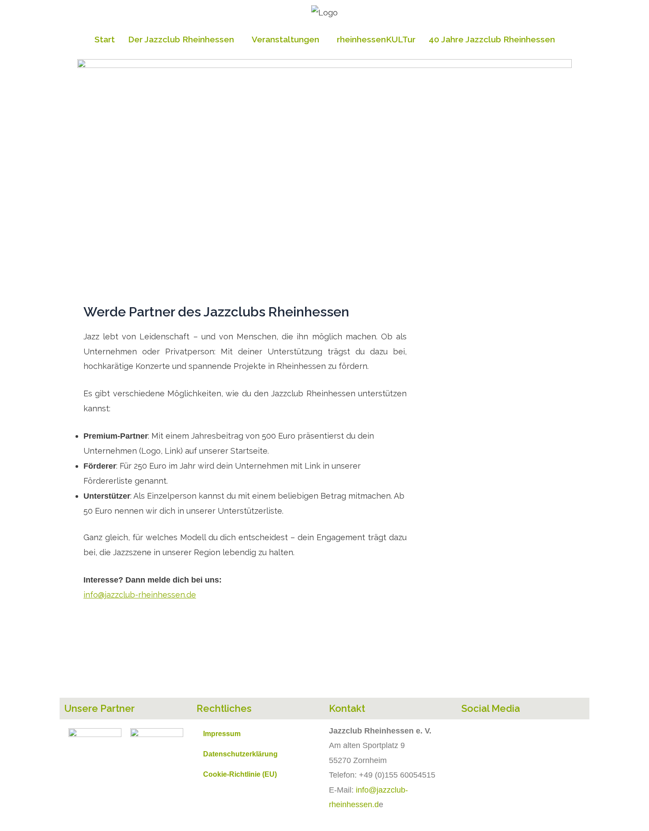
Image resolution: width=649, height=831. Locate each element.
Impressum (222, 733)
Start (104, 39)
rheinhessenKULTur (376, 39)
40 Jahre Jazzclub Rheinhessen (492, 39)
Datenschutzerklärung (240, 754)
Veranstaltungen (285, 39)
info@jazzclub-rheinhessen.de (139, 594)
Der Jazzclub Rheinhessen (181, 39)
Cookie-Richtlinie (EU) (240, 774)
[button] (183, 39)
